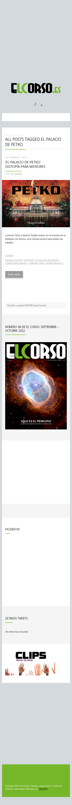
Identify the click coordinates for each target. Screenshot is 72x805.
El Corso (16, 174)
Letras (9, 255)
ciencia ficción (13, 260)
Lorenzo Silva (36, 263)
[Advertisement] (36, 40)
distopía (29, 260)
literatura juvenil (16, 263)
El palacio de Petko (46, 260)
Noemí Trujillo (54, 263)
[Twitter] (40, 103)
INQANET (43, 789)
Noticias (18, 135)
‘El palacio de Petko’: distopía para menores (25, 164)
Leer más (14, 274)
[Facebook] (33, 103)
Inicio (8, 135)
